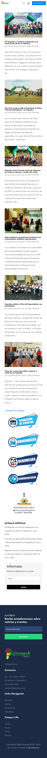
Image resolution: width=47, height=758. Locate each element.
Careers (7, 724)
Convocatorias (10, 708)
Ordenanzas (9, 711)
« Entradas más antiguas (14, 410)
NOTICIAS (35, 46)
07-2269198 (39, 3)
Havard (7, 727)
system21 (15, 747)
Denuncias (8, 700)
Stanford (8, 735)
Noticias (8, 704)
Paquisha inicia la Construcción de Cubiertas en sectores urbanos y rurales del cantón (23, 171)
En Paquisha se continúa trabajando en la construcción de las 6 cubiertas (21, 42)
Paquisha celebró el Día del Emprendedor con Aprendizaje (23, 305)
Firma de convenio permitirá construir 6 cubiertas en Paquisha (21, 372)
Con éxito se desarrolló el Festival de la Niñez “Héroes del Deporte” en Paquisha (23, 109)
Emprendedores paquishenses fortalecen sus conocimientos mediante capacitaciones (23, 238)
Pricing (7, 731)
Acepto (23, 587)
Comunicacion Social (14, 46)
